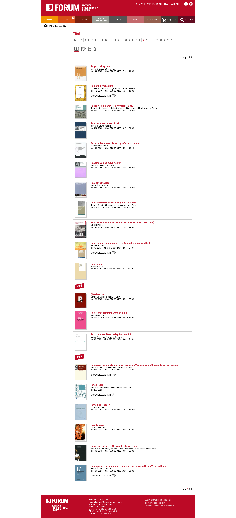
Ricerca (188, 20)
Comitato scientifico (157, 4)
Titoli (66, 20)
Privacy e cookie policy (155, 503)
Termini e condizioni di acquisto (159, 506)
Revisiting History (100, 405)
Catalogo (49, 20)
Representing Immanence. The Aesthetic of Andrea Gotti (121, 243)
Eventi (135, 20)
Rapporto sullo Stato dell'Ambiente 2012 (112, 106)
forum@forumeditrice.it (105, 509)
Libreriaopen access (101, 20)
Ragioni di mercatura (102, 86)
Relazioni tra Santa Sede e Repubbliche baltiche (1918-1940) (122, 222)
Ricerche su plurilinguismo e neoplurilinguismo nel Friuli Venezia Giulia (128, 466)
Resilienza (96, 264)
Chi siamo (140, 4)
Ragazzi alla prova (100, 66)
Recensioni (152, 20)
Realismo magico (100, 183)
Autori (83, 20)
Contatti (175, 4)
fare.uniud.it (103, 500)
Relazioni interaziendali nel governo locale (113, 202)
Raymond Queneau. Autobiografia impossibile (115, 143)
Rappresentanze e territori (105, 123)
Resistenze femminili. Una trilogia (109, 312)
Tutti (76, 40)
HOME (50, 26)
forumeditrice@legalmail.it (105, 511)
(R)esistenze (97, 294)
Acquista (171, 20)
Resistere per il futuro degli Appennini (111, 334)
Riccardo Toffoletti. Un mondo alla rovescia (114, 446)
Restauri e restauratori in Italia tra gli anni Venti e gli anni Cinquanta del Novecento (134, 365)
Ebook (118, 20)
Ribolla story (97, 425)
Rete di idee (97, 385)
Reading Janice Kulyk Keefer (106, 163)
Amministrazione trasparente (158, 500)
